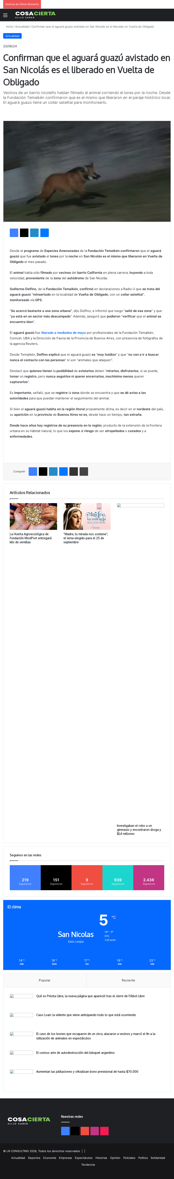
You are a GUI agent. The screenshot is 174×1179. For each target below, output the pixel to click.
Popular (45, 980)
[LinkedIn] (34, 233)
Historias (101, 1157)
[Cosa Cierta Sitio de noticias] (35, 15)
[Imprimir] (84, 471)
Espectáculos (84, 1157)
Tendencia (88, 1164)
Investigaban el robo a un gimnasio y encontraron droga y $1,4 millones (139, 829)
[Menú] (5, 16)
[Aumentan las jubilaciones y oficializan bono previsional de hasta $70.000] (21, 1077)
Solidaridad (158, 1157)
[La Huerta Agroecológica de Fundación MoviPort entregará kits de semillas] (33, 516)
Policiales (129, 1157)
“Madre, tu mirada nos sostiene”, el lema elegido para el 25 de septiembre (85, 538)
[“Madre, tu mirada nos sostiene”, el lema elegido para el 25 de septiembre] (87, 516)
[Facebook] (14, 233)
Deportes (34, 1157)
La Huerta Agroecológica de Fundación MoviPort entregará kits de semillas (31, 538)
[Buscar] (169, 16)
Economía (49, 1157)
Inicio (9, 26)
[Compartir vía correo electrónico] (73, 471)
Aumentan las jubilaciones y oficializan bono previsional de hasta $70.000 (87, 1071)
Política (143, 1157)
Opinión (115, 1157)
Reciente (128, 980)
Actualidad (22, 26)
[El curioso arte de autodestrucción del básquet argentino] (21, 1059)
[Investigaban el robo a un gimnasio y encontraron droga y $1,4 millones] (140, 662)
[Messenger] (44, 233)
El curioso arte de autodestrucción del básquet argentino (75, 1052)
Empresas (65, 1157)
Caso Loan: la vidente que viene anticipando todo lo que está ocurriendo (86, 1015)
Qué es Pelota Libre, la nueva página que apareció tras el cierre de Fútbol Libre (90, 996)
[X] (24, 233)
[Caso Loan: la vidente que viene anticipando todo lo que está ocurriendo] (21, 1021)
